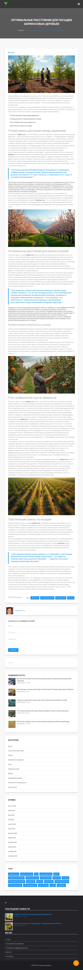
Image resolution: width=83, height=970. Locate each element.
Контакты (10, 956)
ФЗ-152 (9, 952)
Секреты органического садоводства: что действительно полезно (37, 923)
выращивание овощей (16, 881)
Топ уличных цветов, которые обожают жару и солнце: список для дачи (43, 711)
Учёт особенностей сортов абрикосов (23, 122)
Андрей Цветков (19, 610)
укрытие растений (15, 885)
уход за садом (46, 878)
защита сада (43, 885)
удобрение (61, 885)
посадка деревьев (47, 598)
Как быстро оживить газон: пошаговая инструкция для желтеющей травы (43, 721)
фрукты (70, 598)
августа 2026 (12, 806)
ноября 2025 (12, 847)
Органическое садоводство (17, 782)
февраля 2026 (12, 833)
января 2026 (12, 838)
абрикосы (35, 598)
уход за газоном (26, 874)
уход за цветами (45, 874)
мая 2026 (11, 819)
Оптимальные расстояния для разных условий (25, 119)
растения (57, 878)
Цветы (10, 746)
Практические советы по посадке (21, 126)
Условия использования (15, 944)
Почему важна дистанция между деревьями (24, 115)
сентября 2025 (12, 856)
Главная (20, 30)
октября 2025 (12, 851)
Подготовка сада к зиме (16, 750)
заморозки (49, 881)
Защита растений (13, 769)
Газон (10, 764)
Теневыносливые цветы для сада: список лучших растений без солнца (42, 700)
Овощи (10, 755)
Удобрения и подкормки (16, 760)
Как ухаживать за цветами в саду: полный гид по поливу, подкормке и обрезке (45, 689)
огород (39, 881)
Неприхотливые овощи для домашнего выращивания (33, 914)
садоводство (60, 598)
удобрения (30, 881)
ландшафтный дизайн (16, 878)
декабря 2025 (12, 842)
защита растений (32, 878)
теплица (65, 878)
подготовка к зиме (62, 881)
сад (36, 874)
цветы (56, 874)
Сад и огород (12, 787)
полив (49, 571)
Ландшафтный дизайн (15, 778)
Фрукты (19, 597)
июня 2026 (11, 815)
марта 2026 (11, 828)
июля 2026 (11, 810)
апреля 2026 (12, 824)
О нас (8, 939)
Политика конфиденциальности (17, 948)
